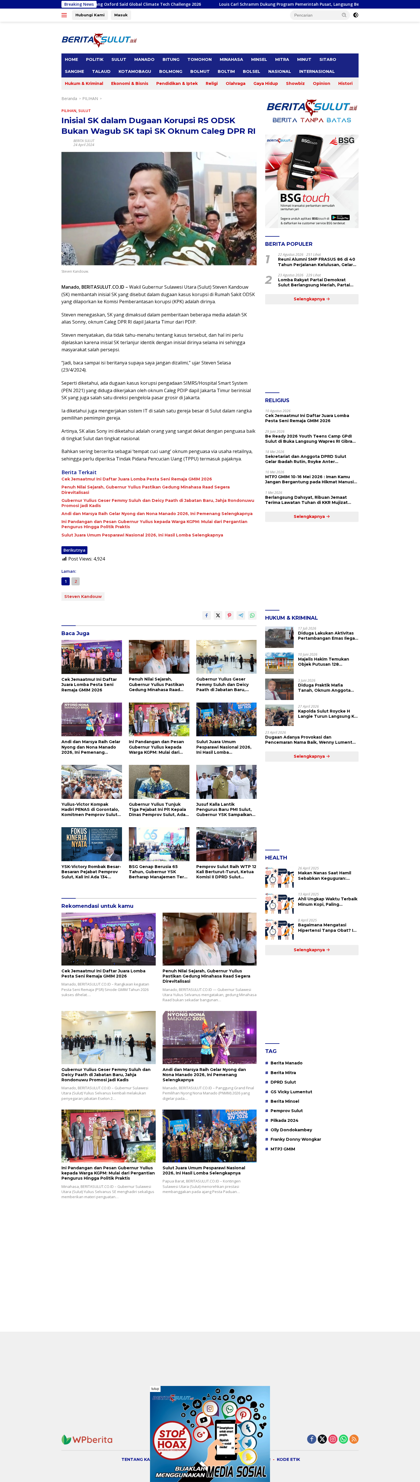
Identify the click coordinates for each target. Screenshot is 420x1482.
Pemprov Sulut (287, 1110)
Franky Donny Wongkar (296, 1139)
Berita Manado (287, 1063)
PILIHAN (68, 110)
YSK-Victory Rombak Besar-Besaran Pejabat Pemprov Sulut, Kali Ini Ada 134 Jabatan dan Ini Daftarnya (91, 872)
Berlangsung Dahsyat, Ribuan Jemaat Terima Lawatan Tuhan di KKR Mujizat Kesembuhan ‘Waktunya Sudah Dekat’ (307, 500)
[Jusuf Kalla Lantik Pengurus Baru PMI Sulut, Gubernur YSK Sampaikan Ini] (226, 782)
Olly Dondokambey (291, 1129)
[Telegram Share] (241, 615)
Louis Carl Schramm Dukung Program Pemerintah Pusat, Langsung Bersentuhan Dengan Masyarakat (237, 4)
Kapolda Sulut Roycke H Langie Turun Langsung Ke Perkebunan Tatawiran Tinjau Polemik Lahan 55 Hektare (327, 714)
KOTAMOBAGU (135, 71)
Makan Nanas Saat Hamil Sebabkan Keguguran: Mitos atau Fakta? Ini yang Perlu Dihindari (326, 875)
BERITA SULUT (83, 140)
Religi (212, 83)
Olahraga (235, 83)
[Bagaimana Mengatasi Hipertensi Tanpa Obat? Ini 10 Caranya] (279, 929)
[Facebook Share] (206, 615)
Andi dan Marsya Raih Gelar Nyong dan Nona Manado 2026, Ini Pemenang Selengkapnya (157, 513)
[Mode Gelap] (356, 15)
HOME (71, 59)
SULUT (118, 59)
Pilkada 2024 (285, 1120)
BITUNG (171, 59)
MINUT (304, 59)
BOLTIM (226, 71)
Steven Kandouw (83, 596)
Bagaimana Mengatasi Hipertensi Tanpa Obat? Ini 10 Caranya (327, 927)
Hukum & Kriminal (84, 83)
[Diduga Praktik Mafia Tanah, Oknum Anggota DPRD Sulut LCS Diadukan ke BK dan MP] (279, 689)
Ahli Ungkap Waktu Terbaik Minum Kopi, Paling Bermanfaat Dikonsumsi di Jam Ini (327, 901)
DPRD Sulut (283, 1082)
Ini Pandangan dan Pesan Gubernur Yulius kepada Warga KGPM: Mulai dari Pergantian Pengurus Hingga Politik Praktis (154, 524)
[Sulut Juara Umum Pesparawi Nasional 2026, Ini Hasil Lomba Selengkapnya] (226, 720)
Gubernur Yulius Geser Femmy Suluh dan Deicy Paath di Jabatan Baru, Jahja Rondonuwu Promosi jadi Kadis (157, 503)
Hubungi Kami (90, 15)
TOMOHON (199, 59)
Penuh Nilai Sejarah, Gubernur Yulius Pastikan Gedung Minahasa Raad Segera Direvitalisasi (145, 489)
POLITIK (94, 59)
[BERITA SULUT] (99, 40)
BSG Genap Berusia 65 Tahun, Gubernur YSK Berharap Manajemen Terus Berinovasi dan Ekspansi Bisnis (159, 872)
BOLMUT (200, 71)
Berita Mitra (283, 1072)
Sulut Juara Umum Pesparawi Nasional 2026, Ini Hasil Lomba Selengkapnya (142, 535)
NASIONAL (279, 71)
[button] (344, 14)
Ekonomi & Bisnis (129, 83)
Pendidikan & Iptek (177, 83)
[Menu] (65, 15)
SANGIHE (74, 71)
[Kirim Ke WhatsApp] (252, 615)
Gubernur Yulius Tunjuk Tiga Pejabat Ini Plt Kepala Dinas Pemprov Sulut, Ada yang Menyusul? (157, 809)
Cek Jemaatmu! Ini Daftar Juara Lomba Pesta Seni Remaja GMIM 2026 (136, 479)
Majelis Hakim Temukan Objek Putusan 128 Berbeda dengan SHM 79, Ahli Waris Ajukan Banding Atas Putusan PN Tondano (326, 662)
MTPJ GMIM (283, 1149)
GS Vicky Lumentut (291, 1091)
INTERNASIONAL (317, 71)
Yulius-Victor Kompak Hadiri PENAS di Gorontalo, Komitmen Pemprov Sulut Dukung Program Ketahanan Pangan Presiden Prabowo (90, 809)
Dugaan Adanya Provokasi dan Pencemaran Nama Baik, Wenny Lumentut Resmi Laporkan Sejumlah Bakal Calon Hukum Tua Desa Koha (311, 740)
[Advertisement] (312, 348)
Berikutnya (74, 550)
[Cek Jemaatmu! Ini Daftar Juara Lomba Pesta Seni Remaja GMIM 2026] (91, 657)
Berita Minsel (285, 1101)
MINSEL (259, 59)
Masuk (121, 15)
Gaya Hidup (265, 83)
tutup (155, 1389)
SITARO (327, 59)
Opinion (321, 83)
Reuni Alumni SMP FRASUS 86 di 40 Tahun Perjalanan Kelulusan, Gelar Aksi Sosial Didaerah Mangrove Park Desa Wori (317, 262)
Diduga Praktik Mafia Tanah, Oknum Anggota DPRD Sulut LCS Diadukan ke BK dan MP (326, 688)
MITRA (282, 59)
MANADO (144, 59)
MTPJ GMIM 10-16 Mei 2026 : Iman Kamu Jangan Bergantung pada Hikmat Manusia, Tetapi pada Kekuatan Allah (311, 479)
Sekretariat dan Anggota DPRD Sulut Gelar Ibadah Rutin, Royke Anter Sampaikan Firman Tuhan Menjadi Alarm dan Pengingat (309, 459)
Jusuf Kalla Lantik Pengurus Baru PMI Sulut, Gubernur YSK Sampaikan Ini (224, 809)
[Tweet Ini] (218, 615)
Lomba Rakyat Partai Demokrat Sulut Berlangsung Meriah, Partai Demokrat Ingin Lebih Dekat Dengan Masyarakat (318, 282)
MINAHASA (231, 59)
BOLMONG (170, 71)
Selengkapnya (310, 299)
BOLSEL (251, 71)
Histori (345, 83)
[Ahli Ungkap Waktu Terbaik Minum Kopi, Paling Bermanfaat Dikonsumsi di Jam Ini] (279, 903)
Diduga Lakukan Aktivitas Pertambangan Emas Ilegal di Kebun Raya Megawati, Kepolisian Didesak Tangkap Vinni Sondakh (327, 636)
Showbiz (295, 83)
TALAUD (101, 71)
